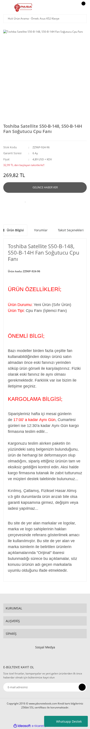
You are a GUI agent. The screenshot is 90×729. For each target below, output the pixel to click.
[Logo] (23, 7)
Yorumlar (41, 230)
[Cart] (83, 8)
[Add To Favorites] (25, 200)
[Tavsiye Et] (38, 200)
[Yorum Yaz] (51, 200)
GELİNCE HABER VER (45, 187)
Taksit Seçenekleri (71, 230)
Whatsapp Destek (69, 721)
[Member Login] (72, 8)
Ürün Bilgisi (15, 230)
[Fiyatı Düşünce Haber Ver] (64, 200)
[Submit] (82, 687)
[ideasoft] (22, 726)
